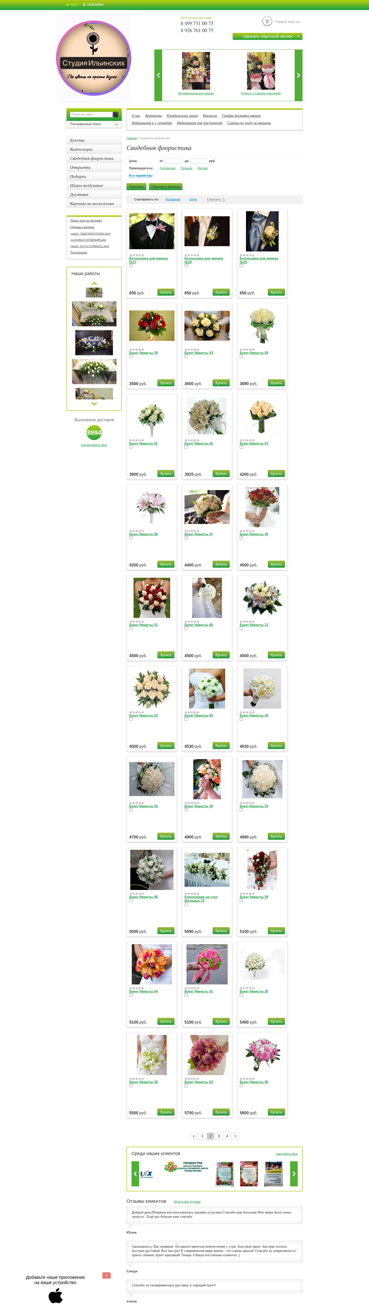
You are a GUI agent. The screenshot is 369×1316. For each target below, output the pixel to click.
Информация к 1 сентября (152, 122)
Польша (186, 168)
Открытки (80, 167)
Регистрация (95, 4)
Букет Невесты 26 (198, 443)
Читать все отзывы (187, 1201)
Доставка (79, 194)
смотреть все (287, 1154)
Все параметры (140, 175)
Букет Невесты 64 (143, 991)
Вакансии (210, 115)
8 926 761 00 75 (197, 30)
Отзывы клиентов (82, 227)
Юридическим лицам (182, 115)
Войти (74, 4)
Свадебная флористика (92, 158)
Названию (173, 199)
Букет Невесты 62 (198, 1082)
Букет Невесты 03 (254, 443)
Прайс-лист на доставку (86, 220)
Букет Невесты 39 (143, 353)
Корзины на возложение (92, 203)
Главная (132, 138)
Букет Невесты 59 (254, 897)
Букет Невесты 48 (143, 897)
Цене (193, 199)
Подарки (78, 176)
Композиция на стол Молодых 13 (201, 899)
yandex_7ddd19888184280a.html (90, 233)
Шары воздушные (86, 185)
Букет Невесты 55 (254, 806)
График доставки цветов (241, 115)
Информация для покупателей (199, 122)
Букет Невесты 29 (254, 353)
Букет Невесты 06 (254, 1082)
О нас (136, 115)
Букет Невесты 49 (198, 806)
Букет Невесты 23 (143, 715)
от (162, 161)
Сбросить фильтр (165, 187)
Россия (203, 168)
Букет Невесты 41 (198, 991)
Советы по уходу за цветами (249, 122)
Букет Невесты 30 (254, 991)
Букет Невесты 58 (143, 1082)
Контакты (153, 115)
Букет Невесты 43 (198, 353)
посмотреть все (94, 445)
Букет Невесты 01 (143, 443)
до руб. (200, 161)
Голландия (167, 168)
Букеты (77, 140)
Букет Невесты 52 (143, 806)
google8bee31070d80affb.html (88, 240)
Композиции (81, 149)
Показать (136, 187)
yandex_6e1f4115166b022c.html (89, 246)
